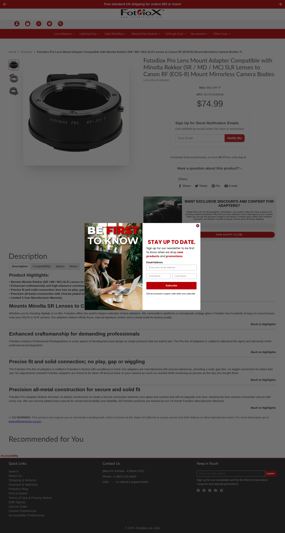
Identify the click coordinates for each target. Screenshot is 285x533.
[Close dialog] (197, 225)
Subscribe (171, 285)
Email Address (154, 262)
